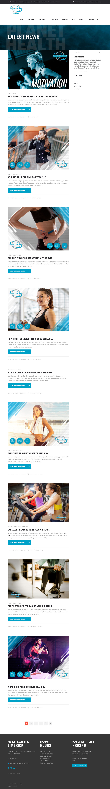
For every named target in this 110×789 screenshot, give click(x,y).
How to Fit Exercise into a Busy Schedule (30, 339)
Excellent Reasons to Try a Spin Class (29, 530)
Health (10, 255)
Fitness (10, 369)
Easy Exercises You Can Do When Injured (30, 606)
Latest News (12, 93)
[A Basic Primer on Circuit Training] (38, 657)
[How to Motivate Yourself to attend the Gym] (38, 69)
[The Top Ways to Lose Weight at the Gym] (38, 228)
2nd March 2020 (35, 359)
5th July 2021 (34, 117)
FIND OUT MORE (79, 765)
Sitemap (10, 784)
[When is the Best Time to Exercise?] (38, 148)
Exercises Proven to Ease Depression (28, 453)
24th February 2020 (36, 393)
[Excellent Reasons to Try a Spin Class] (38, 502)
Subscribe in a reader (80, 72)
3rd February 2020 (36, 626)
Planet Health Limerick (18, 117)
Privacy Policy (18, 784)
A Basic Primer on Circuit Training (26, 687)
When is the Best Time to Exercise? (27, 177)
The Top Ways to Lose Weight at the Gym (30, 258)
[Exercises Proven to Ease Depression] (38, 424)
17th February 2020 (36, 474)
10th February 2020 (36, 550)
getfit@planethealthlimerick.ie (94, 1)
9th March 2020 (35, 278)
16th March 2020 (35, 197)
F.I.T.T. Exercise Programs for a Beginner (30, 373)
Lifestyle (19, 174)
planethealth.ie (12, 786)
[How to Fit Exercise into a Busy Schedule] (38, 309)
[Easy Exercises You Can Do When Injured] (38, 578)
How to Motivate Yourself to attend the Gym (33, 96)
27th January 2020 (36, 707)
